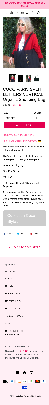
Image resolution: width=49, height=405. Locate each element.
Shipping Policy (13, 301)
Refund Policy (12, 293)
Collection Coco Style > (21, 218)
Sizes (8, 323)
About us (10, 271)
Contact (9, 278)
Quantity (37, 113)
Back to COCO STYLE (26, 247)
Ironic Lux (19, 396)
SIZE (6, 113)
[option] (12, 78)
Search (9, 286)
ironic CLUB (22, 351)
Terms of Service (14, 316)
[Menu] (44, 13)
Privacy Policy (12, 308)
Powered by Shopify (32, 396)
